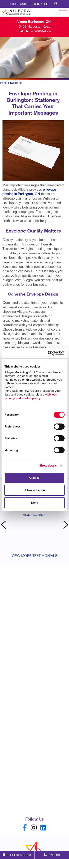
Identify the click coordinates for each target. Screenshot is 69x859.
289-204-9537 (41, 31)
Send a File (41, 4)
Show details (48, 465)
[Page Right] (65, 525)
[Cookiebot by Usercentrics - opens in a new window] (49, 353)
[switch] (59, 427)
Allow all (34, 477)
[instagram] (34, 828)
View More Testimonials (34, 556)
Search (56, 4)
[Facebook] (25, 828)
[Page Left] (4, 525)
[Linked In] (43, 828)
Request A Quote (19, 4)
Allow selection (34, 490)
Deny (34, 502)
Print (3, 83)
